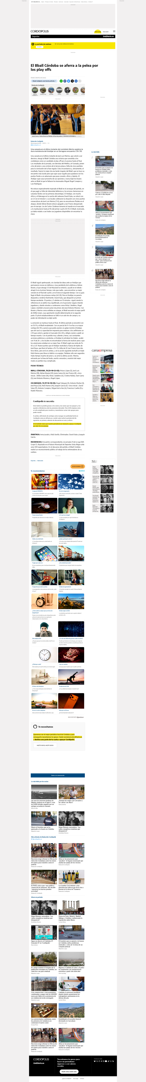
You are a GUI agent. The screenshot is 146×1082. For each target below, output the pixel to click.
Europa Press (34, 1025)
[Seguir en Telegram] (101, 1061)
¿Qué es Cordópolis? (66, 1078)
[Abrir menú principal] (114, 31)
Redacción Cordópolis (37, 141)
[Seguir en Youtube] (106, 1061)
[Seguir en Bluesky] (94, 1061)
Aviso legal (75, 1078)
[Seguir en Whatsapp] (111, 1061)
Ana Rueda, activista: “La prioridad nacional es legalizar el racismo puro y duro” (96, 499)
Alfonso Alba (34, 808)
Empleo (42, 1)
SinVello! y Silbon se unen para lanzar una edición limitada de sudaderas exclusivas (95, 398)
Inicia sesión (105, 31)
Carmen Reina (62, 922)
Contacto (82, 1078)
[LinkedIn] (76, 81)
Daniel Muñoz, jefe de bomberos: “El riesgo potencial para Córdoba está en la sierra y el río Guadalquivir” (96, 489)
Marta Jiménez (62, 804)
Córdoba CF (90, 1)
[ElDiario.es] (108, 36)
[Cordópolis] (42, 1059)
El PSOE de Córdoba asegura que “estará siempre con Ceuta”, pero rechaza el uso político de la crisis (104, 259)
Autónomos (61, 1)
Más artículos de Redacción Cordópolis (43, 837)
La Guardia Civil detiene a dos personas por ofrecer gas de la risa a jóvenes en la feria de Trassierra (71, 887)
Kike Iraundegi (62, 973)
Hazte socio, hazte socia (45, 745)
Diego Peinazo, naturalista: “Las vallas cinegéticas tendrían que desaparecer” (69, 829)
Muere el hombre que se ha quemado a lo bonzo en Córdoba (42, 828)
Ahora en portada (37, 897)
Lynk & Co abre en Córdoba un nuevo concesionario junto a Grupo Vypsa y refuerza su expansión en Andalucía (96, 359)
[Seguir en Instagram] (103, 1061)
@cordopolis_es (36, 145)
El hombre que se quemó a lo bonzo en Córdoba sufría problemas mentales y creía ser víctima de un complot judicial (71, 944)
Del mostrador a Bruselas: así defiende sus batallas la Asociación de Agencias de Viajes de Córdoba (96, 388)
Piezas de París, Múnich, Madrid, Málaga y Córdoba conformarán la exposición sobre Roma (70, 918)
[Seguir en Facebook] (99, 1061)
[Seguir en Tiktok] (108, 1061)
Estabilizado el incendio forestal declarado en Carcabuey (70, 1020)
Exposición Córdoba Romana (74, 1)
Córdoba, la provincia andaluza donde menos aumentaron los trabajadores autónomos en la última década (69, 995)
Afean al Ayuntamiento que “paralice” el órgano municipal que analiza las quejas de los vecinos (71, 861)
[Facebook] (64, 81)
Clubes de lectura (84, 1)
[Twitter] (72, 81)
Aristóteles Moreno (63, 833)
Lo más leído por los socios (39, 781)
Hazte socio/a (98, 31)
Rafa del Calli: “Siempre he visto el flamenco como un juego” (96, 479)
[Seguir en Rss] (113, 1061)
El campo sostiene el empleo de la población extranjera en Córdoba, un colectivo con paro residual (44, 969)
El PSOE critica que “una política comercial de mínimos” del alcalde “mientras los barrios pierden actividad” (43, 888)
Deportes (35, 36)
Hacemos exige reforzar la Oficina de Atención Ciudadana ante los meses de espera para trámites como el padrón (44, 861)
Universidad (66, 1)
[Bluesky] (68, 81)
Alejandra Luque (35, 831)
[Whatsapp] (61, 81)
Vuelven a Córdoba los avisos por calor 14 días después (104, 193)
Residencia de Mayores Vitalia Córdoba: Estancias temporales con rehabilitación (96, 369)
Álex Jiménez (34, 945)
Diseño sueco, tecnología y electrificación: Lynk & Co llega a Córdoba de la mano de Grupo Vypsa (96, 378)
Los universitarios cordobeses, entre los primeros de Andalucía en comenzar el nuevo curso (43, 1021)
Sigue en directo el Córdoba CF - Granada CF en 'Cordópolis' (42, 942)
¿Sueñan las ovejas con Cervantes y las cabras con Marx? (71, 801)
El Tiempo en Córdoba (49, 1)
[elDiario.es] (42, 1063)
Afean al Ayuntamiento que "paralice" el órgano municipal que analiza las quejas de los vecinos (104, 215)
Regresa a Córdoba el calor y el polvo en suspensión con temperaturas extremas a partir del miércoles (71, 969)
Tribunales (56, 1)
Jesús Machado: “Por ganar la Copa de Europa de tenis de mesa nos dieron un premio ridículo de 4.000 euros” (96, 508)
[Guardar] (79, 81)
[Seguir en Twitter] (97, 1061)
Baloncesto (40, 460)
